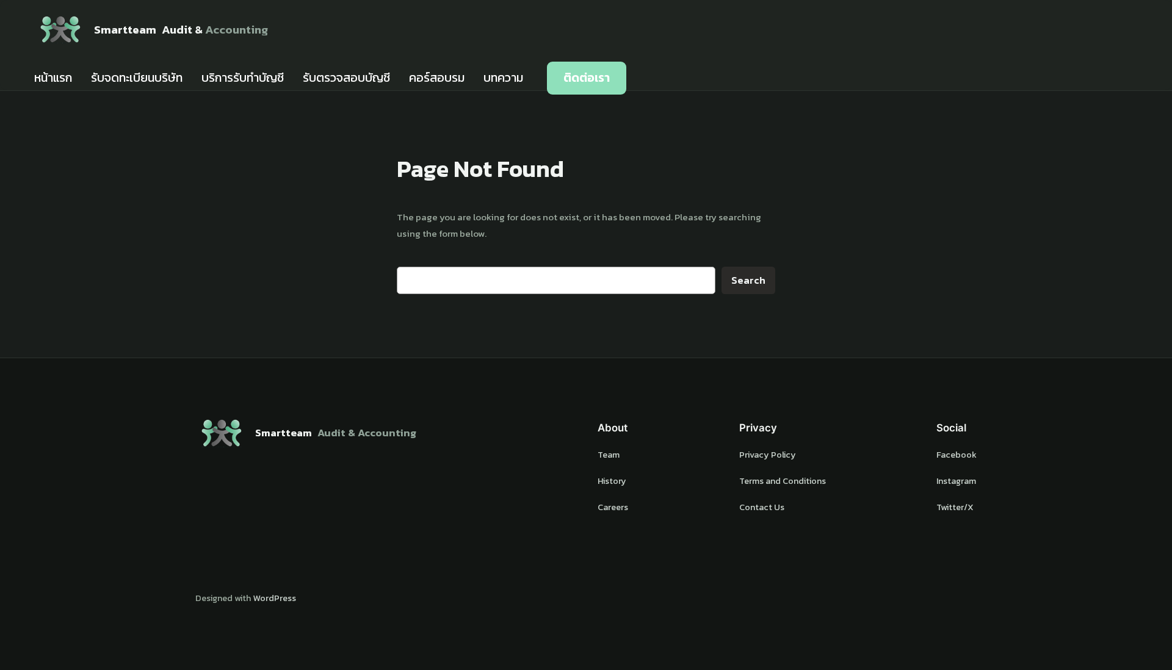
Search (748, 280)
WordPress (274, 598)
